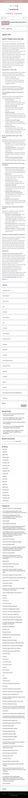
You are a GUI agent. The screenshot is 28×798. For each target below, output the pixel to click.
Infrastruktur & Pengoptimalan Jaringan (11, 609)
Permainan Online (6, 653)
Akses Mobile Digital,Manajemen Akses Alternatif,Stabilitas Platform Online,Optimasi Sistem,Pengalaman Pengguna (12, 517)
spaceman (5, 349)
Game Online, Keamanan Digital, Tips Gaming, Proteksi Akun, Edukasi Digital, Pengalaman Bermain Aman (14, 571)
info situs (5, 598)
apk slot (4, 382)
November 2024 (6, 498)
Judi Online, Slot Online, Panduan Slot (11, 614)
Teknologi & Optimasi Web (8, 739)
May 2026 (5, 449)
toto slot (4, 387)
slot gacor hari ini (6, 290)
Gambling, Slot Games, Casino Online (11, 564)
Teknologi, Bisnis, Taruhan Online (10, 753)
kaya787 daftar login (11, 277)
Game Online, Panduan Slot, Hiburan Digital (12, 575)
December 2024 (6, 495)
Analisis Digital (6, 521)
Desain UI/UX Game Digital (8, 544)
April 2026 (5, 452)
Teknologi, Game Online (8, 755)
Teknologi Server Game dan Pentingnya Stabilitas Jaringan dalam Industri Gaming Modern (13, 1)
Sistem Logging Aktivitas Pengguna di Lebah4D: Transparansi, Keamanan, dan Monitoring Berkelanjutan (13, 432)
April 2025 (5, 484)
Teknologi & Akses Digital (8, 725)
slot (3, 306)
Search (3, 403)
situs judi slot (6, 659)
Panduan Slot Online (7, 637)
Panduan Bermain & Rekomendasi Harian (11, 634)
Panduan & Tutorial (7, 632)
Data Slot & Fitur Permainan (9, 539)
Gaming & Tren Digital (7, 585)
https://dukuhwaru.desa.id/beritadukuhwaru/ (12, 392)
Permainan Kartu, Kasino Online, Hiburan (11, 651)
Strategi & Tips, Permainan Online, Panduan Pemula (14, 713)
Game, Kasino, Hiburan (8, 583)
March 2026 (5, 454)
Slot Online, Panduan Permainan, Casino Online (13, 701)
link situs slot (6, 301)
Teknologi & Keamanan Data (9, 731)
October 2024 (5, 500)
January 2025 (5, 492)
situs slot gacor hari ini (8, 360)
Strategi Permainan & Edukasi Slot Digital (12, 723)
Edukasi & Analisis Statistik (9, 552)
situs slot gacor (6, 295)
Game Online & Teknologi (8, 566)
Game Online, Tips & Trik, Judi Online (11, 580)
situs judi (5, 656)
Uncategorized (6, 773)
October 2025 (5, 468)
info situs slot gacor (7, 603)
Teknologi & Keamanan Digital (9, 734)
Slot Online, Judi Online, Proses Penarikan (12, 688)
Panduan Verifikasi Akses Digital (10, 640)
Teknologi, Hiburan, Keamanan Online (11, 761)
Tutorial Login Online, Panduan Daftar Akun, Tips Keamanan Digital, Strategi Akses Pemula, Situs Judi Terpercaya (14, 770)
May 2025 (5, 481)
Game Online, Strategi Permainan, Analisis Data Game (14, 577)
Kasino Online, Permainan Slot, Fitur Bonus (12, 617)
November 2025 (6, 465)
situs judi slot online (7, 664)
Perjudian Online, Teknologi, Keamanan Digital (13, 645)
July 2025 (5, 476)
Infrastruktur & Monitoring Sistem (10, 606)
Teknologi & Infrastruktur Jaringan (10, 728)
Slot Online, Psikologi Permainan (10, 704)
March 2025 (5, 487)
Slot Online (5, 686)
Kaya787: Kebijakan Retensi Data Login (13, 39)
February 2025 (6, 489)
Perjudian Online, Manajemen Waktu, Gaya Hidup (13, 642)
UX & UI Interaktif (6, 783)
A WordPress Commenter (8, 441)
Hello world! (18, 441)
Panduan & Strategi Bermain (9, 626)
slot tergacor (5, 710)
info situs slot (6, 600)
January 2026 (5, 460)
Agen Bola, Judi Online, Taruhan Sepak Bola (12, 508)
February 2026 (6, 457)
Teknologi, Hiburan (7, 758)
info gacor (5, 595)
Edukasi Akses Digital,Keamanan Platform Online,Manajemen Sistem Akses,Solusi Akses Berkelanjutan (13, 557)
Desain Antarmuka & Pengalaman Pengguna (12, 541)
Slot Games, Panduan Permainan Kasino (11, 683)
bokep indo (5, 398)
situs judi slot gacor (7, 661)
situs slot (5, 667)
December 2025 (6, 462)
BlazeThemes (15, 795)
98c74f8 (5, 41)
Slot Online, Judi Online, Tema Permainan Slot (12, 691)
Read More (4, 279)
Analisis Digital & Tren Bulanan (9, 523)
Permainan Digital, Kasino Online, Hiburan (12, 648)
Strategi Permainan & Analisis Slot (10, 720)
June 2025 (5, 479)
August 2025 (5, 473)
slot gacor (5, 312)
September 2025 (6, 470)
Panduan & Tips (6, 629)
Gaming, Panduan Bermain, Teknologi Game (12, 592)
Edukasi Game (6, 561)
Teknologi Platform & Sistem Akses (10, 750)
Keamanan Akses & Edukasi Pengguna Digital (12, 619)
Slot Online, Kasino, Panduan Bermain (11, 694)
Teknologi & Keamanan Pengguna (10, 736)
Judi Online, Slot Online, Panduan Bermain (12, 611)
